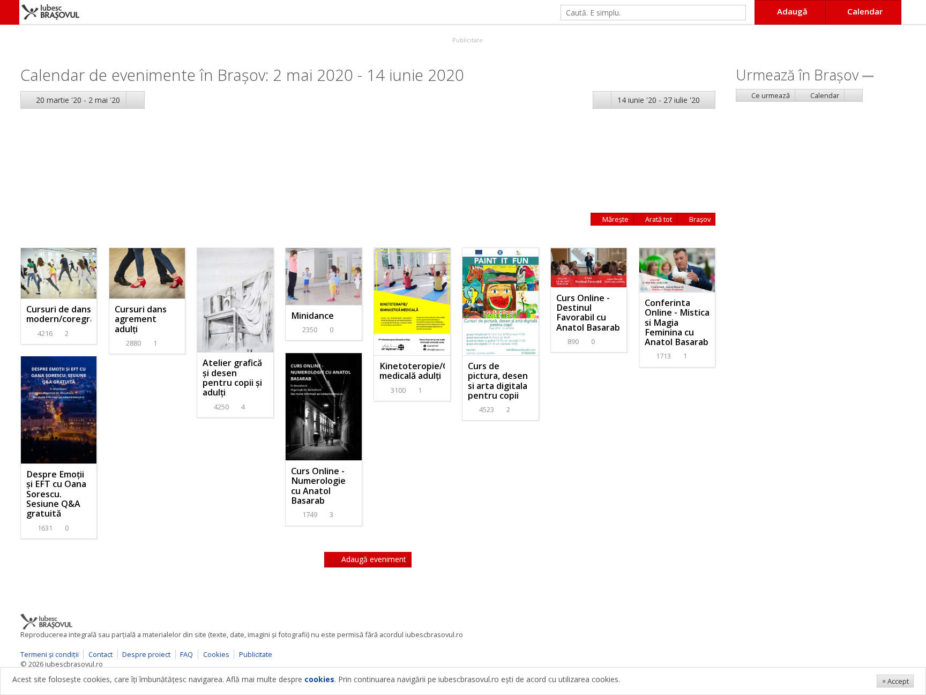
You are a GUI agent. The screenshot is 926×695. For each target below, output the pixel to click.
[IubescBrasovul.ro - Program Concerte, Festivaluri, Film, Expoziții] (9, 12)
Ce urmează (770, 95)
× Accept (895, 681)
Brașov (699, 219)
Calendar (824, 95)
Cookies (216, 654)
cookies (319, 679)
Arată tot (658, 219)
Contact (100, 654)
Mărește (615, 219)
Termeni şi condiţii (49, 654)
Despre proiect (146, 654)
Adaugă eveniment (372, 559)
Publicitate (467, 40)
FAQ (186, 654)
